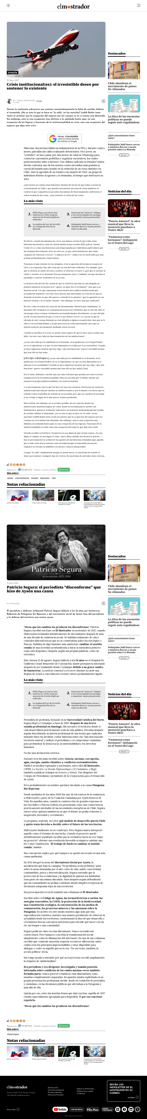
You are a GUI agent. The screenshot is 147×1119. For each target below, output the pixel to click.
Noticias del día (120, 191)
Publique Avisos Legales (85, 1091)
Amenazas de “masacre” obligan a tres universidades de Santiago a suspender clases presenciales (86, 215)
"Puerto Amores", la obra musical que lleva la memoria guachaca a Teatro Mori (124, 225)
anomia (10, 478)
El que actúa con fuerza (39, 503)
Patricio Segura (13, 1034)
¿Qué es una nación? (13, 503)
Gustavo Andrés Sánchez (26, 100)
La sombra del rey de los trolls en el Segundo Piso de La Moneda (46, 226)
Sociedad (34, 478)
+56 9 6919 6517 (12, 1095)
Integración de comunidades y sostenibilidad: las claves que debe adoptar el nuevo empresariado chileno (94, 505)
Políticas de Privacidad (55, 1094)
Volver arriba (11, 1109)
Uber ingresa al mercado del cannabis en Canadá (66, 503)
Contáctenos (81, 1093)
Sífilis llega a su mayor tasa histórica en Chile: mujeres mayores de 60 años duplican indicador (46, 216)
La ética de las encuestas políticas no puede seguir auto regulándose (124, 119)
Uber (54, 478)
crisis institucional (22, 478)
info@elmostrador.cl (23, 1095)
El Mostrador (15, 603)
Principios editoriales (55, 1092)
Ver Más (38, 101)
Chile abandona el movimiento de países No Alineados (122, 86)
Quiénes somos (53, 1087)
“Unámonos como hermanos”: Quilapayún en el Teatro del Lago (122, 240)
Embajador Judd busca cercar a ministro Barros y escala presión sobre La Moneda (86, 226)
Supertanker (45, 478)
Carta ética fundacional (56, 1090)
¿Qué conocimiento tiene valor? (121, 137)
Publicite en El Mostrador (85, 1088)
